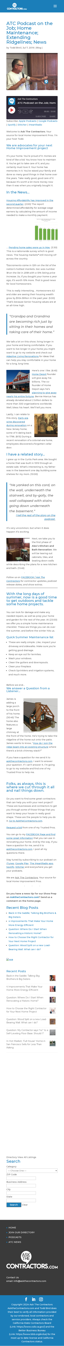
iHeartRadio (35, 124)
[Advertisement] (32, 1089)
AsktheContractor (21, 897)
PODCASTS (15, 1237)
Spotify (12, 124)
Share (52, 116)
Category (11, 1166)
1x (25, 111)
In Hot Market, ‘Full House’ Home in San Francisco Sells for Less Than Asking (25, 1044)
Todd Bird (15, 47)
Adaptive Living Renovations (22, 356)
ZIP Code (11, 1174)
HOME (12, 1227)
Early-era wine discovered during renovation (17, 422)
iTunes (10, 863)
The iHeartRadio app (41, 863)
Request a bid (14, 827)
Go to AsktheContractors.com (25, 821)
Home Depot (39, 374)
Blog (38, 47)
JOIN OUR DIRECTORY (22, 1232)
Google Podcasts (48, 121)
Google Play (22, 863)
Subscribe (41, 116)
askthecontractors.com (19, 761)
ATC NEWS (15, 1242)
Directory (11, 1157)
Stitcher (22, 124)
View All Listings (27, 1157)
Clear (25, 1204)
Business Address (16, 1182)
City (8, 1189)
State (9, 1196)
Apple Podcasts (28, 121)
